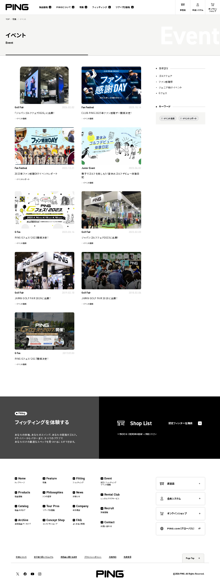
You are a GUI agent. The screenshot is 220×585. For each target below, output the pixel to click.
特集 (14, 19)
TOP (8, 19)
